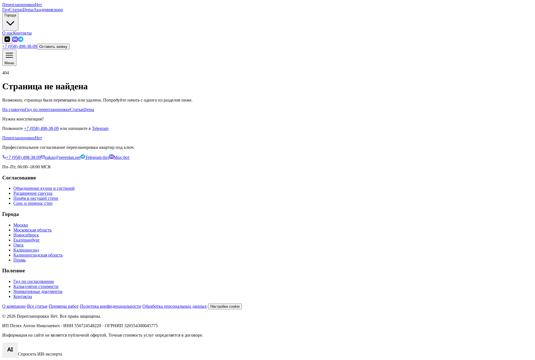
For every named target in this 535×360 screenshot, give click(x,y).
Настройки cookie (225, 306)
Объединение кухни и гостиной (44, 188)
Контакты (22, 33)
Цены (28, 9)
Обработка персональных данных (174, 306)
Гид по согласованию (33, 281)
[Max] (15, 40)
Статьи (16, 9)
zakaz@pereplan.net (63, 157)
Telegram (100, 128)
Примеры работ (64, 306)
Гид (5, 9)
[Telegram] (20, 40)
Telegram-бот (97, 157)
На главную (13, 109)
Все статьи (37, 306)
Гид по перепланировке (47, 109)
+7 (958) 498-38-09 (19, 46)
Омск (18, 245)
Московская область (32, 230)
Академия (48, 9)
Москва (20, 225)
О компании (14, 306)
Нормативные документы (37, 291)
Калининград (26, 250)
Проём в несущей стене (35, 198)
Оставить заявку (53, 47)
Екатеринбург (26, 240)
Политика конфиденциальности (110, 306)
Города (10, 15)
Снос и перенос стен (33, 203)
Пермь (19, 260)
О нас (7, 33)
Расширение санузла (32, 193)
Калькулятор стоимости (36, 286)
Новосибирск (26, 235)
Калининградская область (38, 255)
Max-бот (122, 157)
